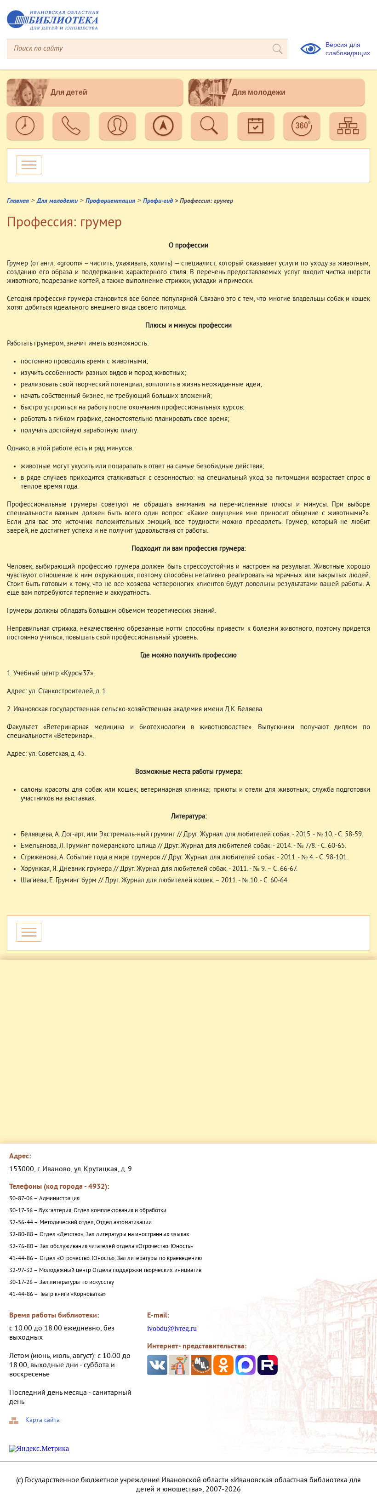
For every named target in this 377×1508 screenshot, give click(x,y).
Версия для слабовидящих (348, 49)
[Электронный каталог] (209, 126)
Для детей (69, 92)
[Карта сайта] (348, 126)
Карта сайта (42, 1420)
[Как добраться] (163, 126)
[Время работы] (25, 126)
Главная (18, 201)
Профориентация (110, 201)
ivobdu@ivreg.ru (172, 1328)
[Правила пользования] (117, 126)
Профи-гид (158, 201)
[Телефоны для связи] (71, 126)
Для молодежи (259, 92)
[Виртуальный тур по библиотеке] (302, 126)
